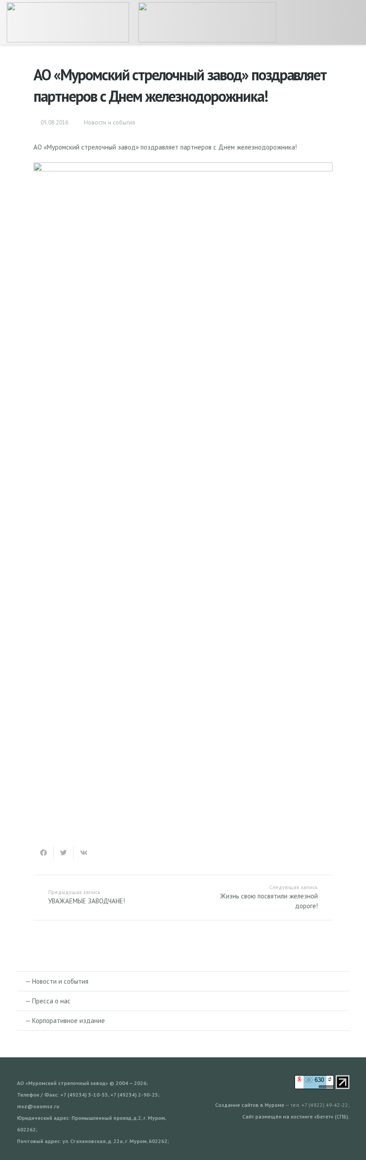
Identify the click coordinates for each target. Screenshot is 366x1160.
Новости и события (109, 122)
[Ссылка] (68, 22)
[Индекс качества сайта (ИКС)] (314, 1086)
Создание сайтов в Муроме (249, 1105)
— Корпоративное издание (65, 1020)
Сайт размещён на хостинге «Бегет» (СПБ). (295, 1116)
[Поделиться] (43, 853)
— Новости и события (56, 981)
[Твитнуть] (64, 853)
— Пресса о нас (48, 1001)
